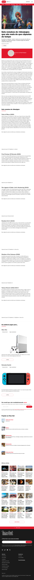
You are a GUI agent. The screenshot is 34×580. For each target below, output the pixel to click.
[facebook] (7, 549)
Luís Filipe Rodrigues (22, 52)
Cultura (17, 4)
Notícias (3, 4)
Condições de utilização (5, 566)
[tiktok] (4, 549)
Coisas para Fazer (7, 4)
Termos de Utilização (17, 409)
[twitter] (9, 549)
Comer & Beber (13, 4)
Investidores (3, 559)
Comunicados (4, 557)
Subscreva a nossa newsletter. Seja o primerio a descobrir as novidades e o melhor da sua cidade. (16, 404)
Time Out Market (20, 557)
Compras (20, 4)
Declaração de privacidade (6, 562)
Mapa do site (3, 573)
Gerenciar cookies (4, 569)
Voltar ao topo (18, 527)
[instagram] (2, 549)
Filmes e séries (24, 4)
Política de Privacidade (23, 409)
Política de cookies (4, 564)
